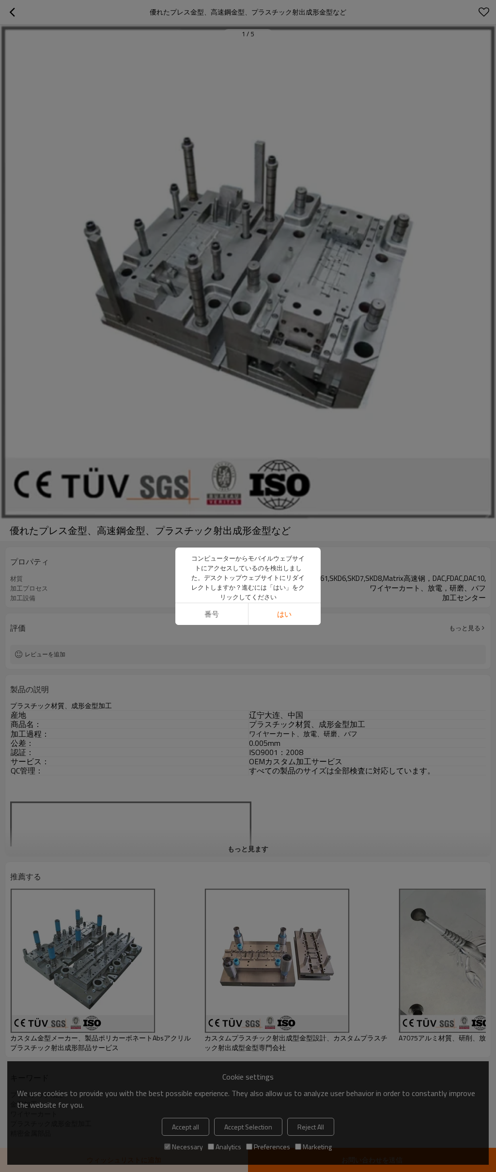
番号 (211, 614)
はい (284, 614)
